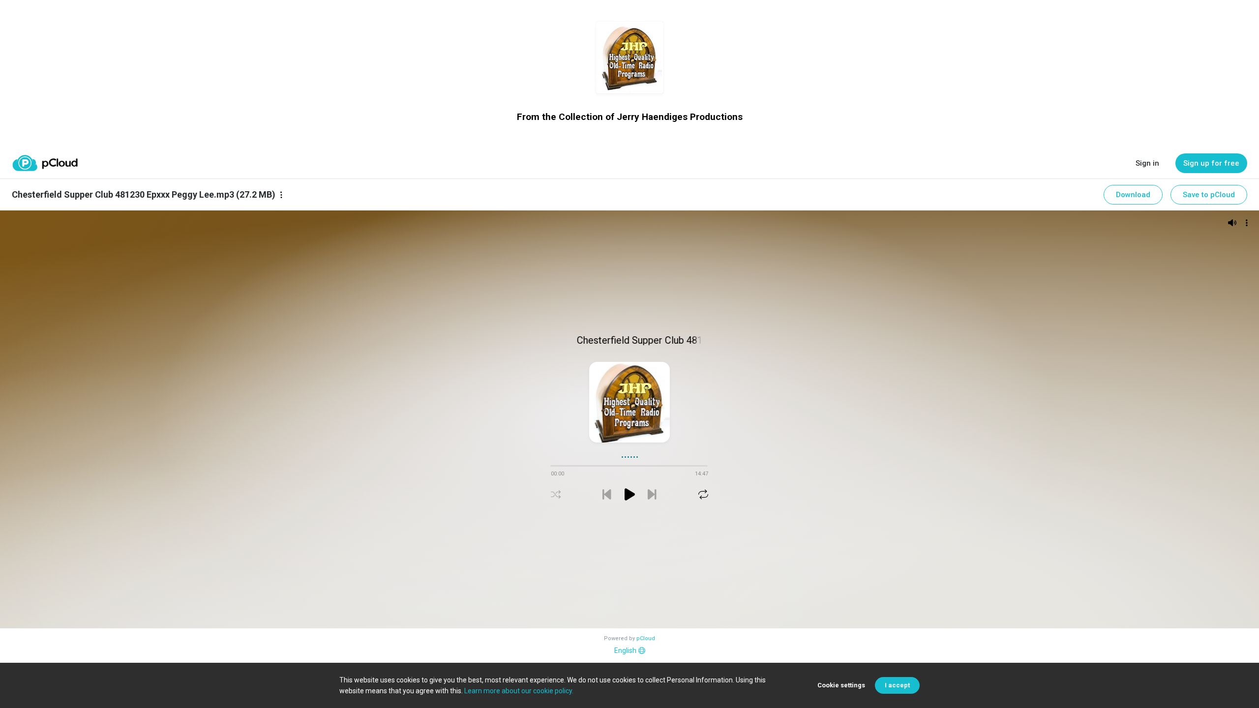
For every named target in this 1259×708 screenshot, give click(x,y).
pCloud (645, 638)
